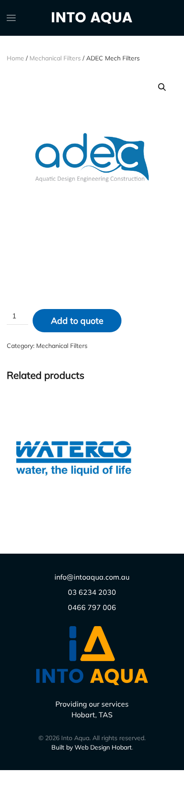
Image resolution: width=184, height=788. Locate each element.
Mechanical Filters (55, 58)
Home (15, 58)
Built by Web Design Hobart (91, 747)
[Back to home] (92, 18)
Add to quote (77, 320)
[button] (11, 18)
